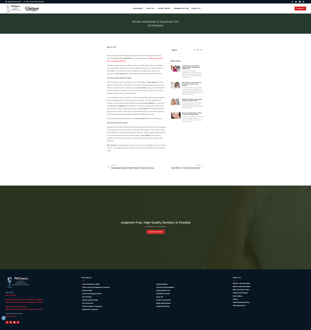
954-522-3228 (11, 295)
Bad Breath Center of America (16, 306)
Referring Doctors (181, 8)
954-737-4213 (11, 316)
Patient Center (164, 8)
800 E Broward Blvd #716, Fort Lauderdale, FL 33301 (24, 309)
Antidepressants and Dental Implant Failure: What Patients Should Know (191, 67)
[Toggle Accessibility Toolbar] (4, 318)
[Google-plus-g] (18, 322)
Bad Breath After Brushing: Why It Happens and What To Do (192, 100)
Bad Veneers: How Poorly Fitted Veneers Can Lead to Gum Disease (191, 84)
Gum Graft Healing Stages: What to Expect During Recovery (192, 113)
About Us (150, 8)
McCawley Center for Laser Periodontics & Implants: (24, 299)
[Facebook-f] (7, 322)
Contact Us (195, 8)
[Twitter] (10, 322)
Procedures (137, 8)
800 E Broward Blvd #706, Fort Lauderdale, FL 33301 (24, 302)
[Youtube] (14, 322)
